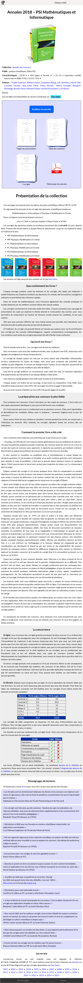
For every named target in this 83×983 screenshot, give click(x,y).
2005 (36, 969)
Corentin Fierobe (12, 85)
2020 (74, 972)
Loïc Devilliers (63, 82)
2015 (36, 972)
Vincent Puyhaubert (49, 88)
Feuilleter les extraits (41, 109)
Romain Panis (20, 88)
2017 (51, 972)
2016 (44, 972)
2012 (13, 972)
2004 (28, 969)
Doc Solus (55, 96)
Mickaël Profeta (33, 88)
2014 (28, 972)
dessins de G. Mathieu (69, 765)
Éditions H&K (61, 2)
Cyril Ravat (64, 88)
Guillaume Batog (48, 82)
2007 (51, 969)
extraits (75, 962)
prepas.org (31, 883)
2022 (33, 975)
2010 (74, 969)
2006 (44, 969)
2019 (67, 972)
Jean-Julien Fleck (30, 85)
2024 (49, 975)
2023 (41, 975)
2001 (5, 969)
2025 (56, 975)
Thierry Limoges (63, 85)
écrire (24, 786)
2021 (26, 975)
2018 (59, 972)
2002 (13, 969)
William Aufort (33, 82)
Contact (63, 980)
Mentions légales (23, 980)
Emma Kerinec (47, 85)
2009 (67, 969)
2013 (20, 972)
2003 (20, 969)
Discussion (8, 883)
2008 (59, 969)
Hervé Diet (75, 82)
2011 (5, 972)
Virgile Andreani (18, 82)
